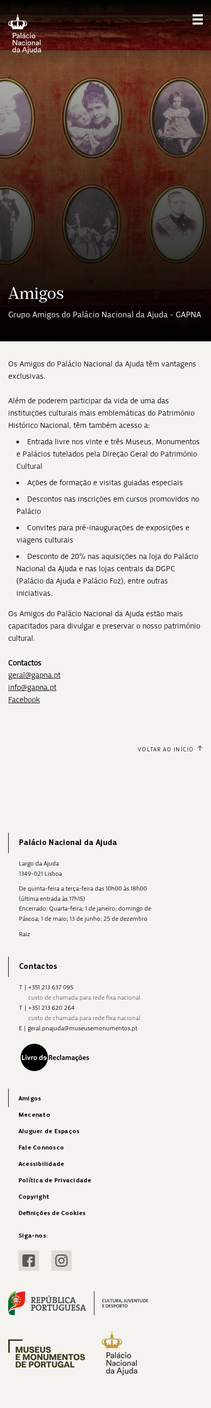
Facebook (24, 699)
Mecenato (34, 1115)
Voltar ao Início (166, 749)
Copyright (33, 1197)
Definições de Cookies (52, 1213)
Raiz (24, 934)
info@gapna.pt (32, 687)
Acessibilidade (41, 1164)
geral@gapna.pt (34, 675)
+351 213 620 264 (51, 1007)
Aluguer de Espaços (48, 1131)
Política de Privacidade (55, 1180)
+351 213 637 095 (50, 987)
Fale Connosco (41, 1148)
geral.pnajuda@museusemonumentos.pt (82, 1028)
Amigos (29, 1098)
